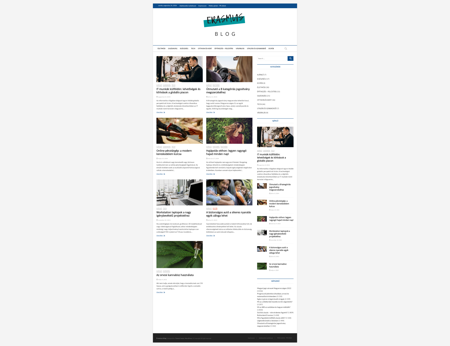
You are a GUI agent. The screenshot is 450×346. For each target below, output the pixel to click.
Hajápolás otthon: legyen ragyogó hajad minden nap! (226, 152)
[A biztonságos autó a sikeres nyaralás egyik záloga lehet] (229, 192)
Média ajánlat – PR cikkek (217, 6)
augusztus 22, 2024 (164, 97)
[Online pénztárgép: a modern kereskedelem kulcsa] (179, 131)
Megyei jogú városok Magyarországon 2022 (274, 288)
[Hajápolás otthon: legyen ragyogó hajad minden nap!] (229, 131)
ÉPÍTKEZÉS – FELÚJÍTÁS (224, 48)
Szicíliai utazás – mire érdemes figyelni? (272, 312)
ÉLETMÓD (161, 48)
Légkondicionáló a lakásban (267, 321)
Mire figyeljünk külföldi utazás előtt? (271, 318)
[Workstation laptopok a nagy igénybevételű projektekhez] (179, 192)
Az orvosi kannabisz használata (175, 275)
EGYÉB (271, 48)
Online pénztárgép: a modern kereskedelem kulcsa (174, 152)
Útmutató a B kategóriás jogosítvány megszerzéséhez (228, 90)
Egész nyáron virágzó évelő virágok (270, 299)
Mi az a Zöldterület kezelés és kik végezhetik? (274, 302)
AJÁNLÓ (159, 85)
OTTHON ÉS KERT (205, 48)
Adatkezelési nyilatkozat (188, 6)
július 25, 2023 (212, 220)
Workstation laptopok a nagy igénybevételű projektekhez (173, 213)
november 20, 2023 (164, 220)
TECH (193, 48)
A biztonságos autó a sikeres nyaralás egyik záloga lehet (228, 213)
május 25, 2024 (163, 158)
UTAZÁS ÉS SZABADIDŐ (256, 48)
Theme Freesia (179, 338)
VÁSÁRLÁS (240, 48)
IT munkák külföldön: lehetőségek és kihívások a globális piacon (178, 90)
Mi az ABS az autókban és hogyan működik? (273, 307)
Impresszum (202, 6)
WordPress (188, 338)
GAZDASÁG (172, 48)
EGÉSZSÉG (184, 48)
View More (160, 112)
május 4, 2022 (162, 279)
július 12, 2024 (212, 97)
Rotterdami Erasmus (265, 315)
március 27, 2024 (213, 158)
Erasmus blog (161, 338)
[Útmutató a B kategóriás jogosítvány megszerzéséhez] (229, 69)
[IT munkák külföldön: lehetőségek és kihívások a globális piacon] (179, 69)
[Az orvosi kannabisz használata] (179, 254)
